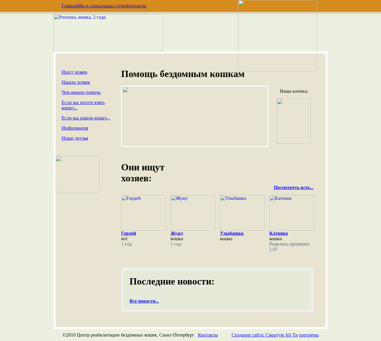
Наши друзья (75, 138)
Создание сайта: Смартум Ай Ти (265, 334)
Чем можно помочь (81, 92)
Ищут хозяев (74, 72)
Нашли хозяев (76, 82)
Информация (75, 128)
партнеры (309, 334)
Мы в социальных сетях (102, 5)
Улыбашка (231, 233)
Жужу (177, 233)
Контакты (136, 5)
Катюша (278, 233)
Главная (70, 5)
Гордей (128, 233)
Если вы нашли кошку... (86, 117)
